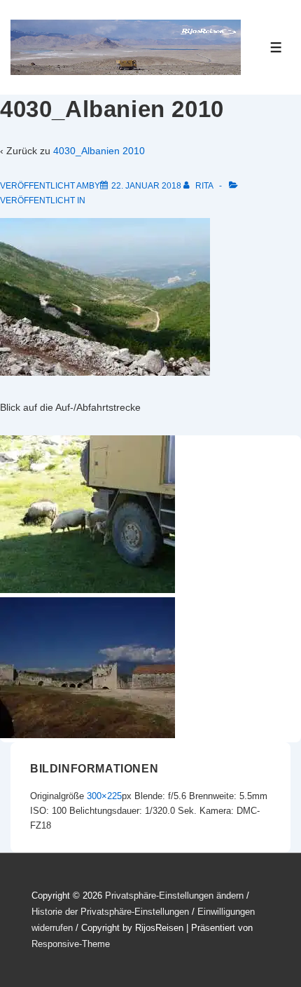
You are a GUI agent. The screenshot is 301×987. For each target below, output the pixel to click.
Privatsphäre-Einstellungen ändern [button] (174, 895)
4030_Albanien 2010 (99, 150)
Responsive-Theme (70, 944)
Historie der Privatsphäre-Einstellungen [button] (110, 911)
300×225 (104, 796)
